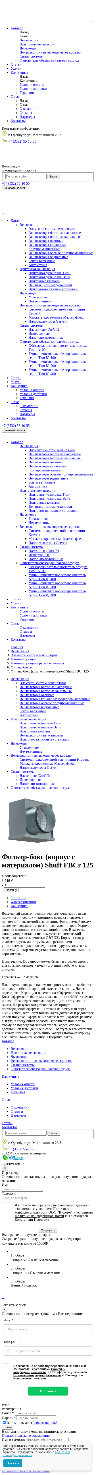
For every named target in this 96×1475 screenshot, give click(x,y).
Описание (18, 898)
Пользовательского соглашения (26, 1435)
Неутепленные (40, 301)
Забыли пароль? (45, 1423)
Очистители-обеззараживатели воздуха (49, 60)
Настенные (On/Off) (44, 329)
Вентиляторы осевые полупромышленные (61, 253)
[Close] (5, 1168)
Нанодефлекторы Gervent (48, 321)
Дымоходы (28, 48)
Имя (5, 1185)
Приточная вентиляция (37, 44)
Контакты (18, 121)
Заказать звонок (14, 188)
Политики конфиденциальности (42, 1210)
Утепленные (38, 297)
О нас (15, 96)
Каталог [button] (17, 221)
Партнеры (27, 117)
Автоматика (38, 265)
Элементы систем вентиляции (52, 229)
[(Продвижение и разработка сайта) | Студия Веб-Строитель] (13, 1160)
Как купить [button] (19, 386)
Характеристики (23, 902)
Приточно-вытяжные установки (53, 289)
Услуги (16, 68)
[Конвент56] (45, 20)
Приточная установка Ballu (49, 277)
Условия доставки (33, 88)
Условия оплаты (32, 84)
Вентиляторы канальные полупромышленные (47, 247)
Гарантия (27, 92)
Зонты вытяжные (42, 261)
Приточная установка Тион (50, 273)
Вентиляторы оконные (46, 241)
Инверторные (39, 333)
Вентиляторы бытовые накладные (55, 233)
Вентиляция (29, 40)
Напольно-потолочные (46, 337)
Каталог (17, 28)
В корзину (10, 890)
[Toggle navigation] (3, 214)
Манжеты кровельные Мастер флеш (56, 317)
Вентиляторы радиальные (48, 257)
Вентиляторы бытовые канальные (55, 237)
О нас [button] (15, 402)
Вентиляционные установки (50, 285)
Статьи (16, 64)
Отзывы (26, 113)
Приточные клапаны (44, 281)
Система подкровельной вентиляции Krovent (54, 759)
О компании (29, 109)
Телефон (8, 1193)
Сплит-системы (32, 56)
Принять (13, 1463)
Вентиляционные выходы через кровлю (50, 52)
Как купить (19, 72)
